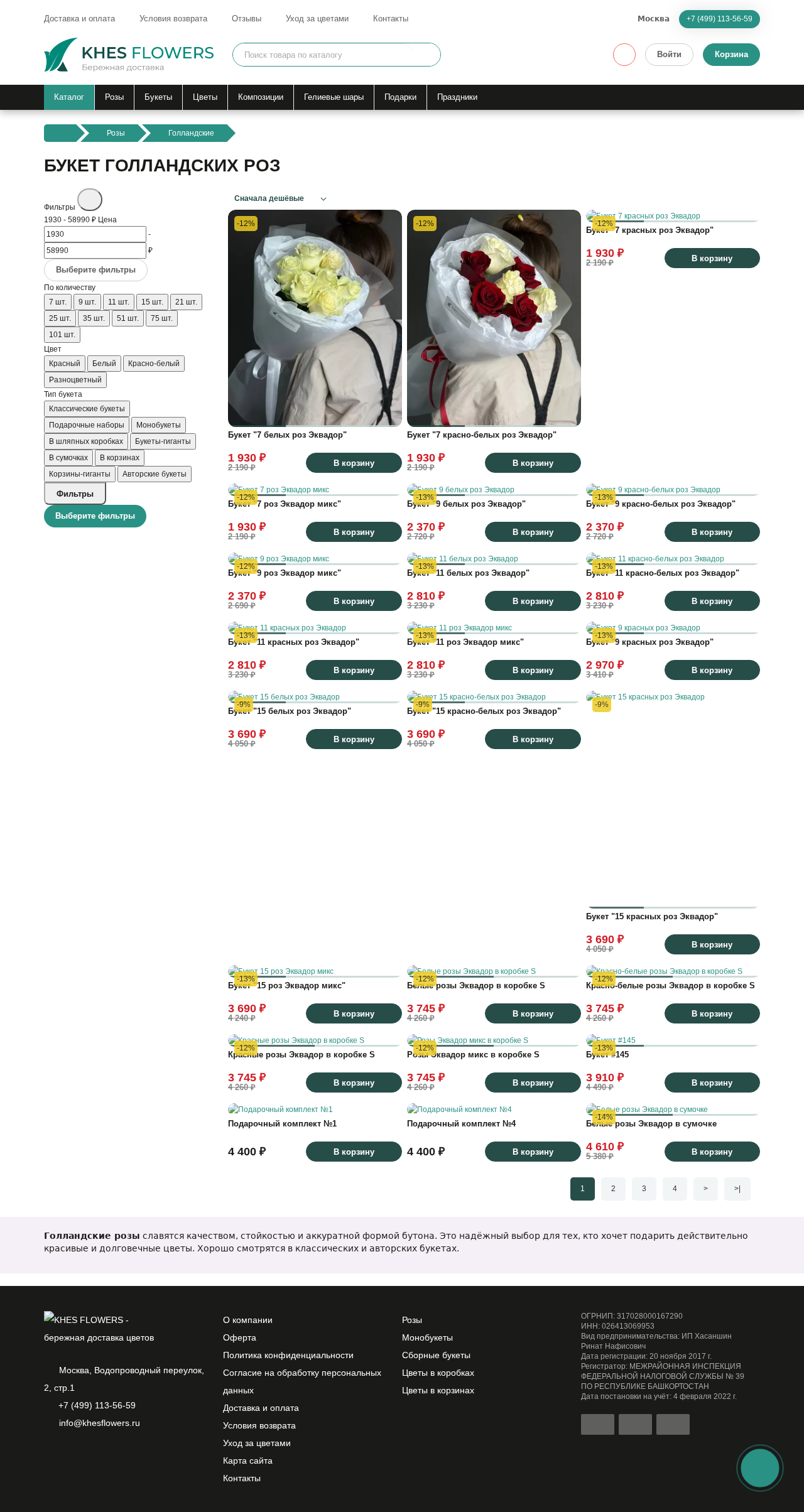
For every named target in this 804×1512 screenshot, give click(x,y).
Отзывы (246, 18)
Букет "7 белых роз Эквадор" (287, 435)
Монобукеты (427, 1337)
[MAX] (94, 1455)
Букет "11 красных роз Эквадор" (293, 642)
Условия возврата (173, 18)
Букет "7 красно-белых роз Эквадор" (482, 435)
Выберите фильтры (96, 269)
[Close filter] (89, 199)
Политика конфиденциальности (288, 1355)
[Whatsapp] (51, 1455)
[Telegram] (72, 1455)
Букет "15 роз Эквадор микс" (286, 985)
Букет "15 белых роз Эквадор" (289, 711)
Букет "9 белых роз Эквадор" (466, 504)
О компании (248, 1320)
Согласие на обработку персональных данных (302, 1381)
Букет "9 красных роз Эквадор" (650, 642)
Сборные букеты (436, 1355)
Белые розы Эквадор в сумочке (651, 1123)
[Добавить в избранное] (386, 411)
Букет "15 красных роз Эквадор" (652, 916)
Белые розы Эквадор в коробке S (476, 985)
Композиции (260, 97)
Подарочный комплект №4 (461, 1123)
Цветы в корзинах (438, 1390)
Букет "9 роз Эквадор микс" (284, 573)
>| (737, 1188)
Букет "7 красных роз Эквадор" (650, 230)
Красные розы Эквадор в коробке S (301, 1054)
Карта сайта (248, 1460)
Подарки (400, 97)
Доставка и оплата (79, 18)
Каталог (69, 97)
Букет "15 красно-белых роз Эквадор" (484, 711)
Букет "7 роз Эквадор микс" (284, 504)
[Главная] (60, 133)
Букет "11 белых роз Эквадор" (468, 573)
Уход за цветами (317, 18)
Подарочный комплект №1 (282, 1123)
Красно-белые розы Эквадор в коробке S (670, 985)
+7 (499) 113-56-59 (719, 18)
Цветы (205, 97)
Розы (114, 97)
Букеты (158, 97)
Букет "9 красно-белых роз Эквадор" (661, 504)
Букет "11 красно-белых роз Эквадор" (662, 573)
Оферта (239, 1337)
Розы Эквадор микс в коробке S (473, 1054)
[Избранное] (624, 54)
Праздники (457, 97)
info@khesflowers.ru (99, 1423)
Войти (669, 54)
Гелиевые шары (334, 97)
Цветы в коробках (438, 1373)
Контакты (390, 18)
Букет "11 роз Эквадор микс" (465, 642)
